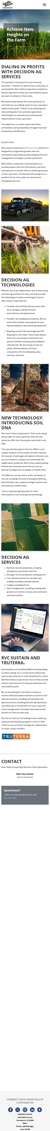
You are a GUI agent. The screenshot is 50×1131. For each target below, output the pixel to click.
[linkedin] (32, 1110)
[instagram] (25, 1110)
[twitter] (17, 1110)
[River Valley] (6, 4)
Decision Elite (31, 147)
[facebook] (10, 1110)
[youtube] (39, 1110)
